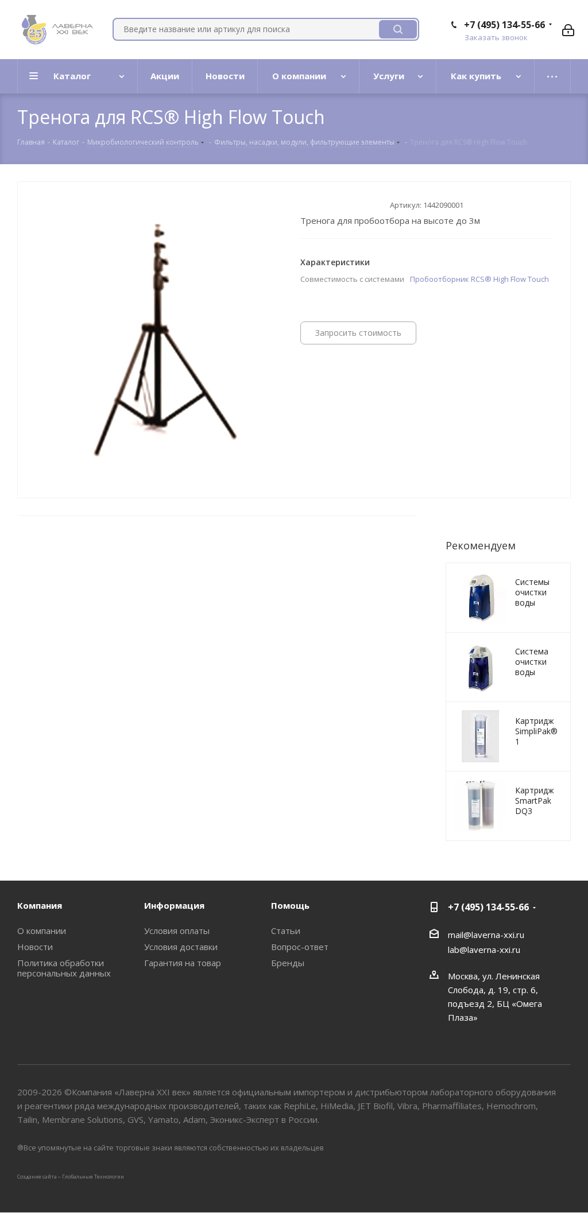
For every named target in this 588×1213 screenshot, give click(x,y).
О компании (41, 930)
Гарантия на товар (182, 962)
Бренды (287, 962)
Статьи (285, 930)
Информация (174, 905)
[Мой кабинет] (568, 29)
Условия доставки (181, 946)
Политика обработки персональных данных (64, 968)
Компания (39, 905)
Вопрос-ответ (299, 946)
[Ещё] (553, 76)
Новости (35, 946)
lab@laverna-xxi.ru (484, 949)
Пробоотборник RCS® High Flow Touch (479, 279)
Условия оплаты (177, 930)
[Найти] (398, 29)
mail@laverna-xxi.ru (486, 934)
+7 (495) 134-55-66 (504, 24)
